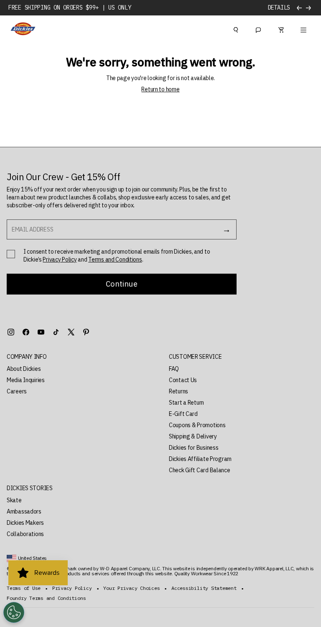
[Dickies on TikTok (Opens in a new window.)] (56, 332)
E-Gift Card (183, 414)
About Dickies (24, 369)
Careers (17, 391)
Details (279, 7)
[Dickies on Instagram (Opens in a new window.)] (11, 332)
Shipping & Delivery (193, 436)
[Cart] (281, 29)
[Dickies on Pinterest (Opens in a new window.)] (86, 332)
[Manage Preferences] (13, 612)
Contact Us (183, 380)
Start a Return (186, 402)
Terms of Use (24, 588)
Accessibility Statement (203, 588)
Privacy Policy (59, 259)
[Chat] (258, 29)
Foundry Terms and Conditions (46, 598)
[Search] (236, 29)
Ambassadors (24, 511)
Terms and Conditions (115, 259)
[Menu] (303, 29)
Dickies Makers (25, 522)
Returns (178, 391)
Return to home (160, 89)
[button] (79, 357)
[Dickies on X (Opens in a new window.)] (71, 332)
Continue (121, 284)
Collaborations (25, 534)
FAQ (174, 369)
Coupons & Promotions (197, 425)
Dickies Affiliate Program (200, 459)
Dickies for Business (193, 447)
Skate (14, 500)
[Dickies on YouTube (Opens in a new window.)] (41, 332)
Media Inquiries (26, 380)
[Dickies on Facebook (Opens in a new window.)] (26, 332)
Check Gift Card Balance (199, 470)
